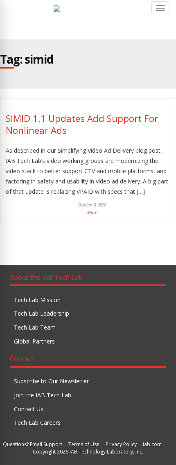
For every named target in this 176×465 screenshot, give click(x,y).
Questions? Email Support (32, 444)
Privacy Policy (121, 444)
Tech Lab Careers (37, 422)
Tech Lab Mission (37, 300)
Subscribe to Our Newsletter (51, 381)
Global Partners (34, 341)
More (92, 212)
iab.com (152, 444)
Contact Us (28, 409)
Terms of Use (83, 444)
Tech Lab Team (35, 327)
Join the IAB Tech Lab (42, 395)
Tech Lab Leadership (41, 313)
